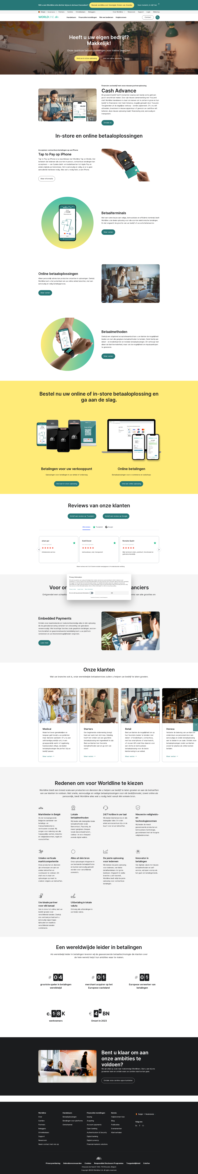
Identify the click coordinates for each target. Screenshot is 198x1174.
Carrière (70, 12)
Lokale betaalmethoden (80, 816)
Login (148, 12)
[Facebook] (139, 1126)
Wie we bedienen (106, 17)
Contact (148, 17)
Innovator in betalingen (142, 860)
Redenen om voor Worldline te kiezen (99, 783)
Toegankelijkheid (133, 1163)
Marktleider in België (49, 814)
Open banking (92, 1129)
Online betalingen (131, 469)
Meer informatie (47, 179)
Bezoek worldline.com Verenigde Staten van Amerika (111, 5)
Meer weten (108, 232)
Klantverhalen (116, 1132)
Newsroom (131, 12)
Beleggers (91, 12)
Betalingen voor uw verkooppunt (66, 469)
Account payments (94, 1125)
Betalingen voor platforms (73, 1121)
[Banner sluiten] (159, 5)
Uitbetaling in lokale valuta (81, 904)
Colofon (146, 1163)
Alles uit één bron (80, 858)
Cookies (88, 1163)
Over (40, 1117)
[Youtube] (143, 1126)
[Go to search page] (158, 17)
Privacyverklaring (53, 1163)
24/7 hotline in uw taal (115, 814)
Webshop (156, 12)
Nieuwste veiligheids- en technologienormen (147, 817)
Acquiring (90, 1121)
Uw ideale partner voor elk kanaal (48, 904)
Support (141, 12)
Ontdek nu (108, 123)
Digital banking (92, 1136)
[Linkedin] (136, 1126)
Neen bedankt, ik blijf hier (147, 5)
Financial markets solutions (97, 1144)
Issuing (89, 1117)
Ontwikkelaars (80, 12)
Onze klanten (99, 670)
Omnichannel (67, 1125)
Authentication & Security (97, 1132)
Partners (61, 12)
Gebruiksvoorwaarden (72, 1163)
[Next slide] (195, 725)
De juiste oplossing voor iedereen (113, 860)
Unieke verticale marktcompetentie (48, 860)
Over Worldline (118, 12)
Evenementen (116, 1129)
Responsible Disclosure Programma (108, 1163)
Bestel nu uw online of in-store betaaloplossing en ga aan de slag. (99, 397)
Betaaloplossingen (70, 1117)
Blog (113, 1121)
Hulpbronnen (121, 17)
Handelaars (71, 17)
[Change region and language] (155, 1114)
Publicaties (115, 1125)
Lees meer (44, 643)
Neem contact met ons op (48, 1144)
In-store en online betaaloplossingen (99, 136)
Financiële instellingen (88, 17)
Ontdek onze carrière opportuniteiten (117, 1081)
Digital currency (93, 1140)
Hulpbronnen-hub (118, 1117)
